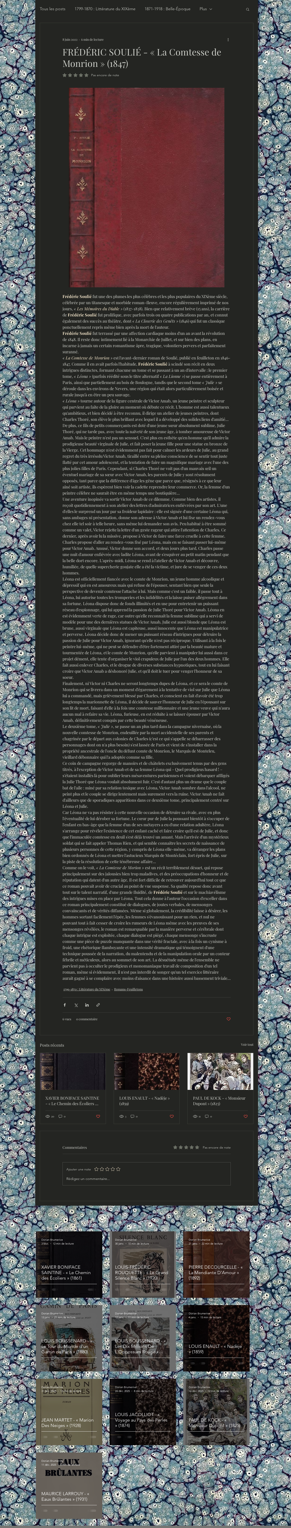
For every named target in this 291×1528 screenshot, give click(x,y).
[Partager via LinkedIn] (87, 1005)
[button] (248, 9)
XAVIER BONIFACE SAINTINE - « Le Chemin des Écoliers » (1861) (72, 1100)
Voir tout (247, 1044)
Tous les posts (52, 8)
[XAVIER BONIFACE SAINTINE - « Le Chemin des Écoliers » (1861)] (73, 1071)
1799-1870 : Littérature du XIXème (105, 8)
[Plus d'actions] (228, 39)
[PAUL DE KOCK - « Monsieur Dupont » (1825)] (220, 1071)
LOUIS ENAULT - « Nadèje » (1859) (144, 1100)
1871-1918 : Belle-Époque (168, 8)
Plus (203, 8)
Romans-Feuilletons (128, 989)
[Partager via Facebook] (65, 1005)
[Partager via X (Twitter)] (76, 1005)
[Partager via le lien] (98, 1005)
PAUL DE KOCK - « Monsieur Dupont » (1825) (219, 1100)
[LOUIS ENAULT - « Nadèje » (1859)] (147, 1071)
